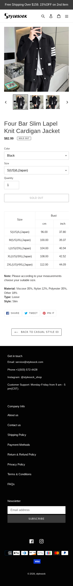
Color (7, 148)
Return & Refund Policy (21, 454)
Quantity (8, 178)
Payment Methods (18, 444)
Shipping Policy (16, 434)
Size (6, 163)
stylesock (40, 573)
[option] (21, 102)
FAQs (11, 484)
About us (12, 415)
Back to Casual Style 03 (39, 332)
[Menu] (67, 16)
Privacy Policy (16, 464)
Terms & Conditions (19, 474)
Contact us (14, 425)
